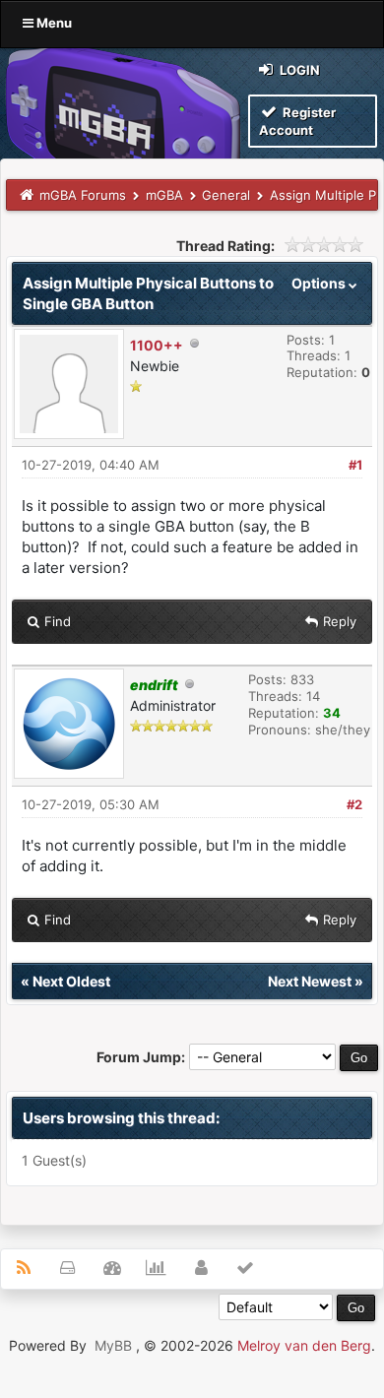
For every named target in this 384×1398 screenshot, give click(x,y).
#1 (355, 465)
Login (298, 70)
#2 (354, 804)
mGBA (164, 195)
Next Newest (310, 981)
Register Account (297, 121)
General (226, 195)
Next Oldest (71, 981)
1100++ (156, 345)
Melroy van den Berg (304, 1345)
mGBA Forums (82, 195)
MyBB (113, 1345)
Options (320, 283)
